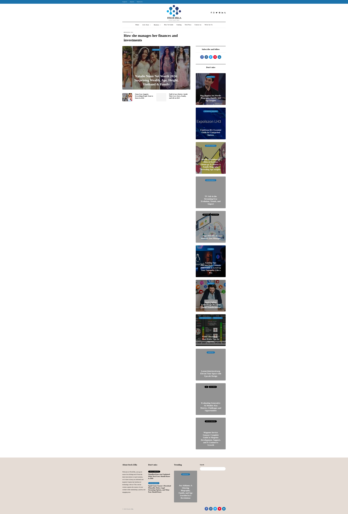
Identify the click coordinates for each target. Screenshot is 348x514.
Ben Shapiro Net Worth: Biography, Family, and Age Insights (210, 98)
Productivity (217, 317)
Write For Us (140, 1)
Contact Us (124, 1)
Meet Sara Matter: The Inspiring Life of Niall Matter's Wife (186, 494)
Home (137, 24)
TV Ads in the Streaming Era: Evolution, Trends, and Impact (210, 200)
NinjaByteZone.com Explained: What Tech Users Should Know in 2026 (159, 476)
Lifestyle (211, 352)
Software (206, 214)
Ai (206, 386)
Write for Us (209, 24)
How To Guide (168, 24)
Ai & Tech (145, 25)
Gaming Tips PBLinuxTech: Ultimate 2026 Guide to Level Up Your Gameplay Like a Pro (211, 268)
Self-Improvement (205, 317)
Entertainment (210, 180)
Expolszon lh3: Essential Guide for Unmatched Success (210, 132)
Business (156, 25)
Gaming (179, 24)
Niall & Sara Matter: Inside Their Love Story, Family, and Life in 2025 (178, 96)
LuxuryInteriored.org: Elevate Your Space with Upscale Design (210, 373)
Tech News (188, 24)
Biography (156, 49)
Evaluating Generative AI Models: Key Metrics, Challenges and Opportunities (210, 407)
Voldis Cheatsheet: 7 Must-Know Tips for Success (210, 339)
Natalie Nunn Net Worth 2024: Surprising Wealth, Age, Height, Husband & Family (156, 80)
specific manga (210, 145)
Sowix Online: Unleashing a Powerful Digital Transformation (211, 304)
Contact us (198, 24)
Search (202, 465)
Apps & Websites (210, 421)
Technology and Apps (211, 111)
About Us (132, 1)
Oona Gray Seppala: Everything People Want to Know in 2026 (144, 96)
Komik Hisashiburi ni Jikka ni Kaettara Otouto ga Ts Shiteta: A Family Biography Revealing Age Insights (211, 164)
